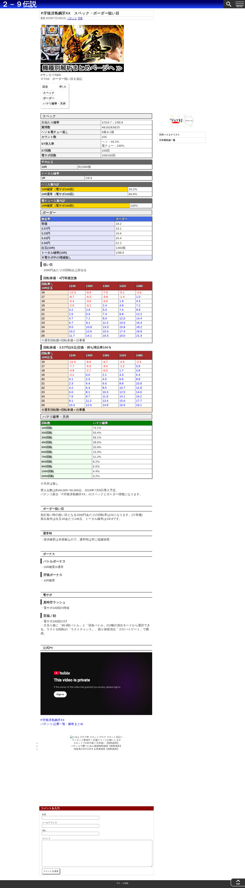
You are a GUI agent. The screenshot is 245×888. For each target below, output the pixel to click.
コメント (46, 838)
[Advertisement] (96, 775)
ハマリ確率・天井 (54, 103)
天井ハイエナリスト (169, 134)
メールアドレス (49, 822)
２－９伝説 (19, 4)
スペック (48, 92)
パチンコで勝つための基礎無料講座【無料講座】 (96, 746)
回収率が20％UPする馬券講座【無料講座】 (96, 749)
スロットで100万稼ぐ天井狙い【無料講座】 (97, 743)
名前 (44, 814)
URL (44, 830)
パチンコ (72, 18)
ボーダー (48, 98)
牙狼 (80, 18)
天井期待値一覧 (167, 140)
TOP (238, 884)
